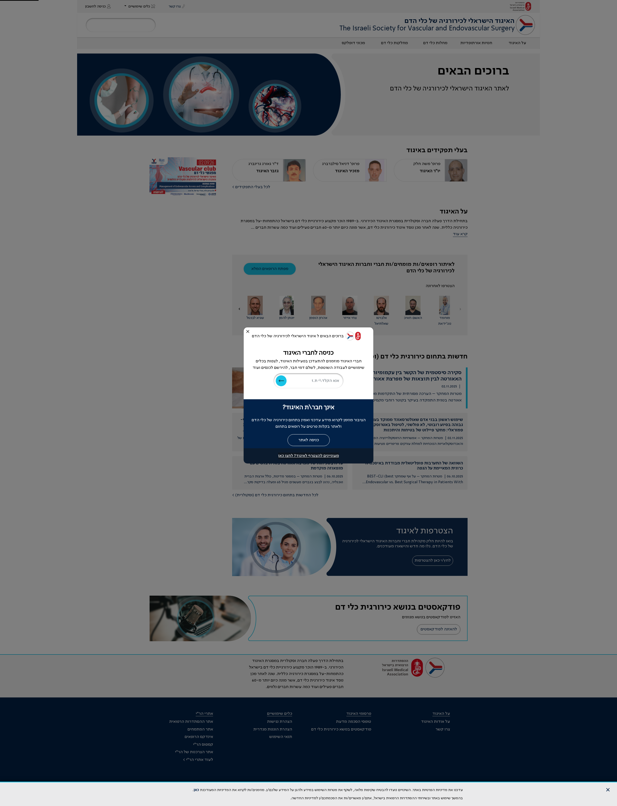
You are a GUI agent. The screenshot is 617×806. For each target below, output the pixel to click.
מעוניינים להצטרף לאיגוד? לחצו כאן (308, 456)
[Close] (248, 331)
